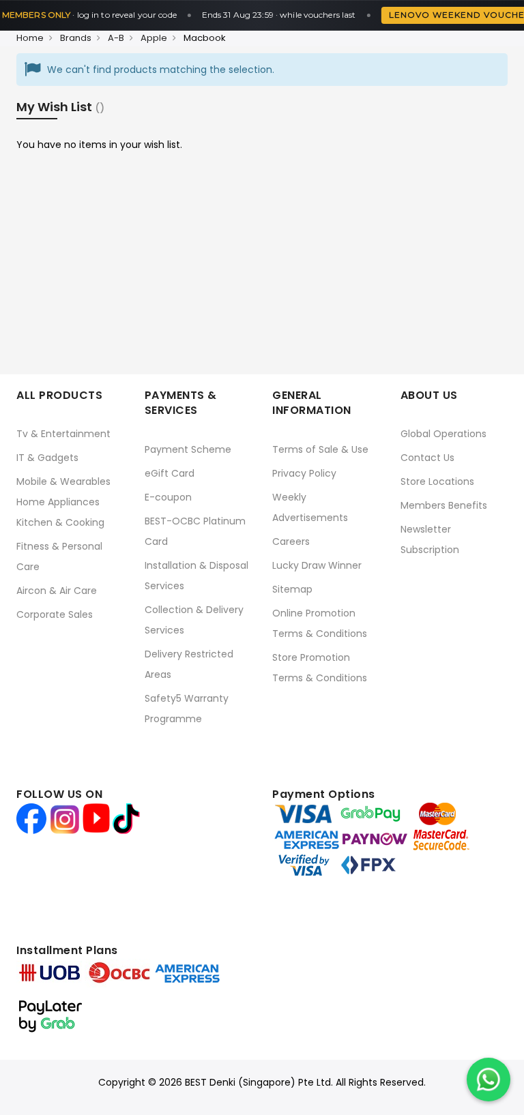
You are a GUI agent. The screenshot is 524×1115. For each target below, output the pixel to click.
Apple (154, 37)
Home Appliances (58, 502)
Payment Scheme (188, 449)
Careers (291, 541)
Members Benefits (444, 505)
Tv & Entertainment (63, 434)
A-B (116, 37)
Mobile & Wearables (63, 481)
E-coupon (168, 497)
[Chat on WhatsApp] (488, 1079)
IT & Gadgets (47, 457)
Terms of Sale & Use (320, 449)
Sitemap (292, 589)
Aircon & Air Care (56, 590)
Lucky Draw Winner (317, 565)
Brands (75, 37)
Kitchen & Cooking (60, 522)
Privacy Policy (304, 473)
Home (30, 37)
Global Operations (443, 434)
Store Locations (437, 481)
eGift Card (169, 473)
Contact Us (427, 457)
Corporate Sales (54, 614)
